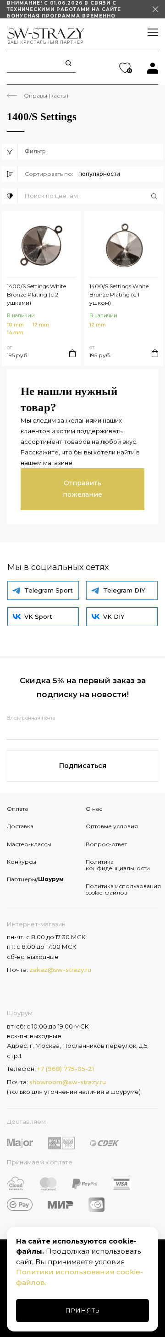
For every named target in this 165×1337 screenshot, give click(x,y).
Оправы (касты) (46, 95)
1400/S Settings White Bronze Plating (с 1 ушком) (118, 294)
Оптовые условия (112, 826)
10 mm (15, 325)
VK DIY (114, 616)
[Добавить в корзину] (72, 353)
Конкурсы (21, 861)
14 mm (15, 333)
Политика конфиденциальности (118, 865)
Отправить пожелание (82, 489)
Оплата (17, 808)
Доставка (20, 826)
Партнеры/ (35, 879)
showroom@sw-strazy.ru (67, 1082)
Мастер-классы (29, 844)
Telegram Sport (48, 590)
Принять (83, 1310)
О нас (94, 808)
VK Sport (38, 616)
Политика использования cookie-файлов (122, 889)
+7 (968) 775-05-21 (65, 1068)
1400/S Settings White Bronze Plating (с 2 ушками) (36, 294)
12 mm (41, 325)
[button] (94, 196)
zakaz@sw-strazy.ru (60, 969)
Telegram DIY (124, 590)
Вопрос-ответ (106, 844)
